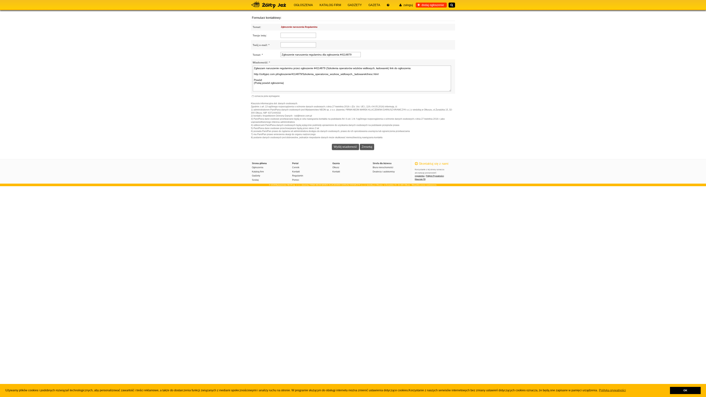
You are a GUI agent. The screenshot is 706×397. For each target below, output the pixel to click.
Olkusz (335, 167)
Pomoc (295, 180)
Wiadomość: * (261, 62)
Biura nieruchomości (383, 167)
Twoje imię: (260, 35)
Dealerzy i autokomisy (384, 171)
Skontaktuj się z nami (433, 163)
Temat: (257, 27)
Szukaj (255, 180)
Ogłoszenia (303, 5)
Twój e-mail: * (261, 45)
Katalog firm (330, 5)
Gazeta (374, 5)
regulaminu (420, 176)
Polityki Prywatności (435, 176)
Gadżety (355, 5)
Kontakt (296, 171)
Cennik (295, 167)
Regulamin (297, 175)
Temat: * (258, 54)
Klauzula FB (420, 179)
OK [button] (685, 390)
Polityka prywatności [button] (612, 390)
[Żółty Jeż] (270, 4)
